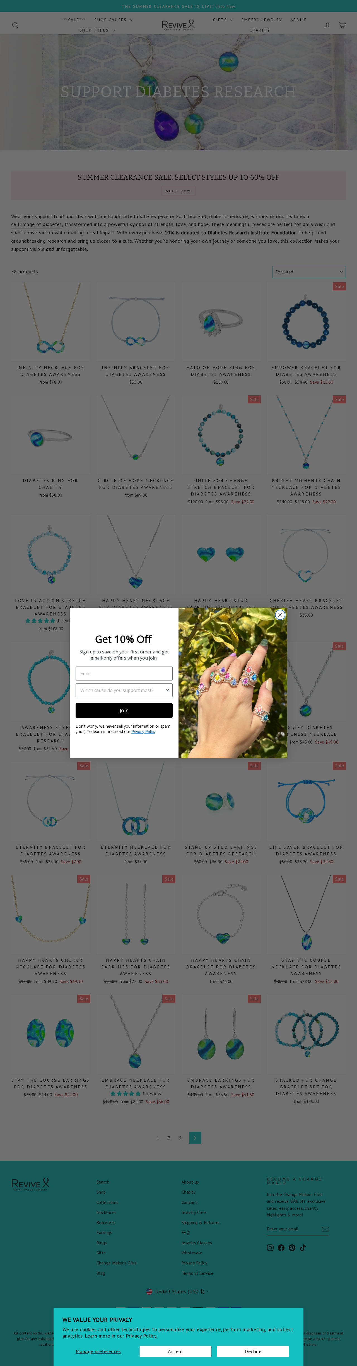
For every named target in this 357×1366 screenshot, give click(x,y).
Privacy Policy (143, 731)
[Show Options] (167, 690)
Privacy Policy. (141, 1336)
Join (124, 710)
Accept (175, 1351)
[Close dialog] (280, 615)
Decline (253, 1351)
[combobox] (122, 690)
